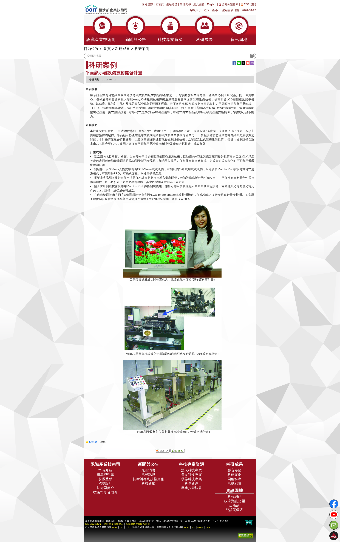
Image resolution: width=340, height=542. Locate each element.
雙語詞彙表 (234, 510)
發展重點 (105, 479)
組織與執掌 (105, 474)
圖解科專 (235, 479)
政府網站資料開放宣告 (138, 524)
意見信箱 (199, 4)
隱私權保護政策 (93, 524)
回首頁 (159, 4)
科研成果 (122, 49)
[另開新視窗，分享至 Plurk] (247, 63)
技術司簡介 (105, 488)
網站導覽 (171, 4)
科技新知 (148, 483)
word (186, 527)
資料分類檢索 (230, 4)
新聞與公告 (148, 464)
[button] (101, 30)
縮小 (215, 10)
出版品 (234, 505)
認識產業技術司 (105, 464)
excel (200, 527)
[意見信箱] (333, 525)
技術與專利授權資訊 (148, 479)
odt (127, 527)
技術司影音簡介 (105, 492)
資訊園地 (234, 490)
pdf (121, 527)
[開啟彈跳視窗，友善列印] (252, 63)
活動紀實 (235, 483)
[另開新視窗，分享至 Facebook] (234, 63)
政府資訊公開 (234, 501)
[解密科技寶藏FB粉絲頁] (333, 503)
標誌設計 (105, 483)
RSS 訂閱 (249, 4)
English (211, 4)
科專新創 (192, 483)
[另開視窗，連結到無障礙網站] (245, 535)
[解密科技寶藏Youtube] (333, 514)
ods (208, 527)
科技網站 (235, 496)
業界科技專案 (191, 474)
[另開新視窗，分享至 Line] (239, 63)
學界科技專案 (191, 479)
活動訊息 (148, 474)
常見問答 (185, 4)
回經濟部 (147, 4)
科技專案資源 (191, 464)
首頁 (107, 49)
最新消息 (148, 470)
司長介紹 (105, 470)
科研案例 (235, 474)
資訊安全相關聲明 (113, 524)
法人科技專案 (191, 470)
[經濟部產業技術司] (106, 7)
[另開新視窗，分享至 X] (243, 63)
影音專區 (235, 470)
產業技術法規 (191, 488)
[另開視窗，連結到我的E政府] (249, 522)
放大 (206, 10)
